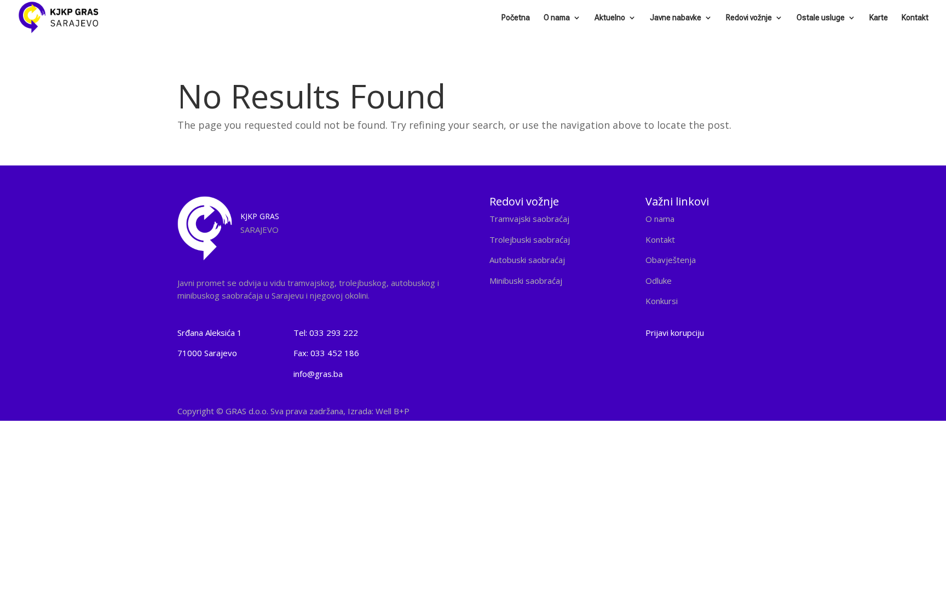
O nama (557, 18)
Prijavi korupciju (674, 332)
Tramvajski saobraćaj (529, 218)
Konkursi (661, 300)
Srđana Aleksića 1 (209, 332)
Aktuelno (610, 18)
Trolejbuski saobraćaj (529, 239)
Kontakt (915, 18)
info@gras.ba (318, 373)
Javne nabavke (675, 18)
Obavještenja (670, 259)
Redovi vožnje (749, 18)
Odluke (658, 280)
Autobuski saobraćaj (527, 259)
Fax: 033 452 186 (326, 352)
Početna (515, 18)
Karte (878, 18)
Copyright (293, 410)
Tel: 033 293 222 (325, 332)
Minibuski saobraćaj (525, 280)
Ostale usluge (821, 18)
